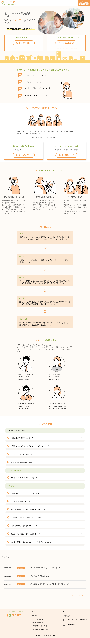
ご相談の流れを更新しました (39, 576)
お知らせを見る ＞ (77, 595)
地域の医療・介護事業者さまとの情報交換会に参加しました (49, 584)
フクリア (17, 615)
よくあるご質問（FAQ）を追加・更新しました (44, 568)
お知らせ (20, 568)
